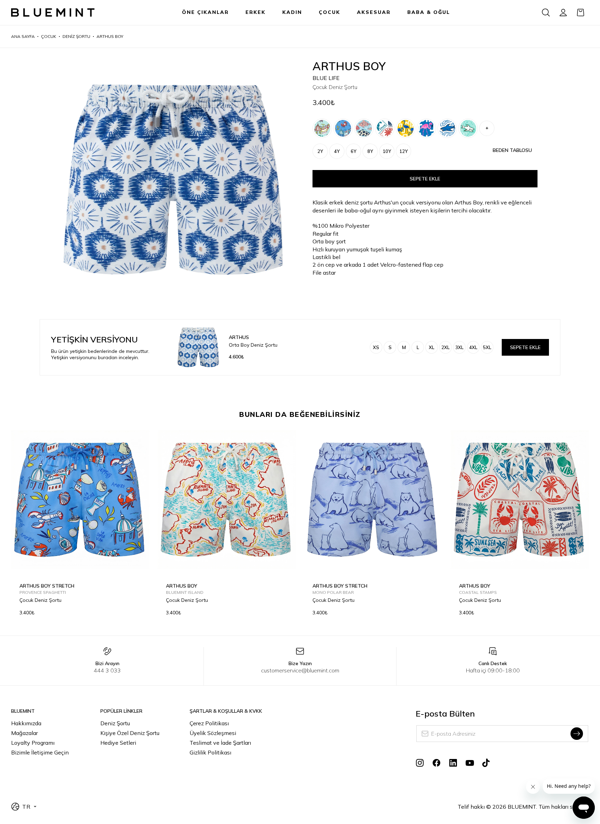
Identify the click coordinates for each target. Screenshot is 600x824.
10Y (387, 151)
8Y (370, 151)
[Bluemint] (52, 12)
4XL (473, 347)
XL (431, 347)
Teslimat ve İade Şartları (220, 742)
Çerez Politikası (209, 723)
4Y (337, 151)
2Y (320, 151)
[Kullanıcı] (563, 12)
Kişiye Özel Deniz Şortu (129, 732)
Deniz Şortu (115, 723)
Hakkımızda (26, 723)
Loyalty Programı (33, 742)
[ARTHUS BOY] (384, 128)
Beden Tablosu (512, 150)
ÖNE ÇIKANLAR (205, 12)
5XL (487, 347)
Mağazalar (24, 732)
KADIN (292, 12)
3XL (459, 347)
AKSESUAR (374, 12)
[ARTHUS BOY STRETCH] (322, 128)
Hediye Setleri (118, 742)
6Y (353, 151)
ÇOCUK (329, 12)
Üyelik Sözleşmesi (213, 732)
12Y (403, 151)
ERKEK (255, 12)
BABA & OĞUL (428, 12)
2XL (445, 347)
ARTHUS (239, 337)
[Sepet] (580, 12)
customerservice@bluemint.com (300, 670)
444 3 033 (107, 670)
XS (376, 347)
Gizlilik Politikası (210, 752)
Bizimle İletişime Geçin (40, 752)
